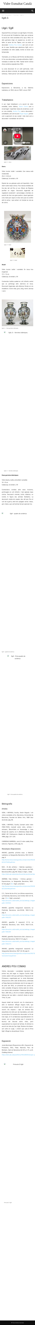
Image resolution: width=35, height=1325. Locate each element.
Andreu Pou (17, 111)
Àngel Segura (24, 114)
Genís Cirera (23, 106)
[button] (3, 10)
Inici (3, 15)
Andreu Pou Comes (15, 45)
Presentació (8, 15)
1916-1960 (16, 15)
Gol (12, 884)
